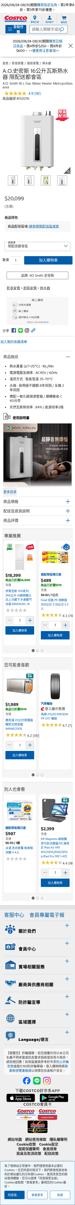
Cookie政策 (26, 1144)
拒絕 (60, 1195)
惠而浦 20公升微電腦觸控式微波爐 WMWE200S (19, 724)
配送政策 (51, 1153)
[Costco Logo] (16, 18)
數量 (5, 260)
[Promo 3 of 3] (42, 651)
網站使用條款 (35, 1139)
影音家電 (18, 63)
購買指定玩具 (47, 5)
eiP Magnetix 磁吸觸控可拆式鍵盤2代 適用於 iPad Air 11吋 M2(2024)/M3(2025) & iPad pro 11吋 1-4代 (55, 847)
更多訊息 (10, 492)
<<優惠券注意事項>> (43, 50)
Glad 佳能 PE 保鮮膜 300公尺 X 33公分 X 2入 (55, 604)
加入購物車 (48, 260)
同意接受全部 (16, 1195)
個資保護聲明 (28, 1149)
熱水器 (46, 63)
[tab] (37, 929)
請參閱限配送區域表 (44, 226)
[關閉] (71, 46)
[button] (63, 29)
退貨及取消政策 (28, 1153)
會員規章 (50, 1149)
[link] (13, 330)
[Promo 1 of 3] (33, 651)
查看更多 (37, 1195)
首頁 (5, 63)
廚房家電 (33, 63)
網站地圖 (15, 1139)
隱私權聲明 (58, 1139)
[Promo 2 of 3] (37, 651)
